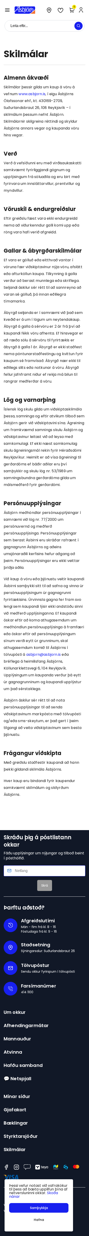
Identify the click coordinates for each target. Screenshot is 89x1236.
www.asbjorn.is (31, 94)
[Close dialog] (31, 589)
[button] (7, 10)
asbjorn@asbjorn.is (43, 654)
